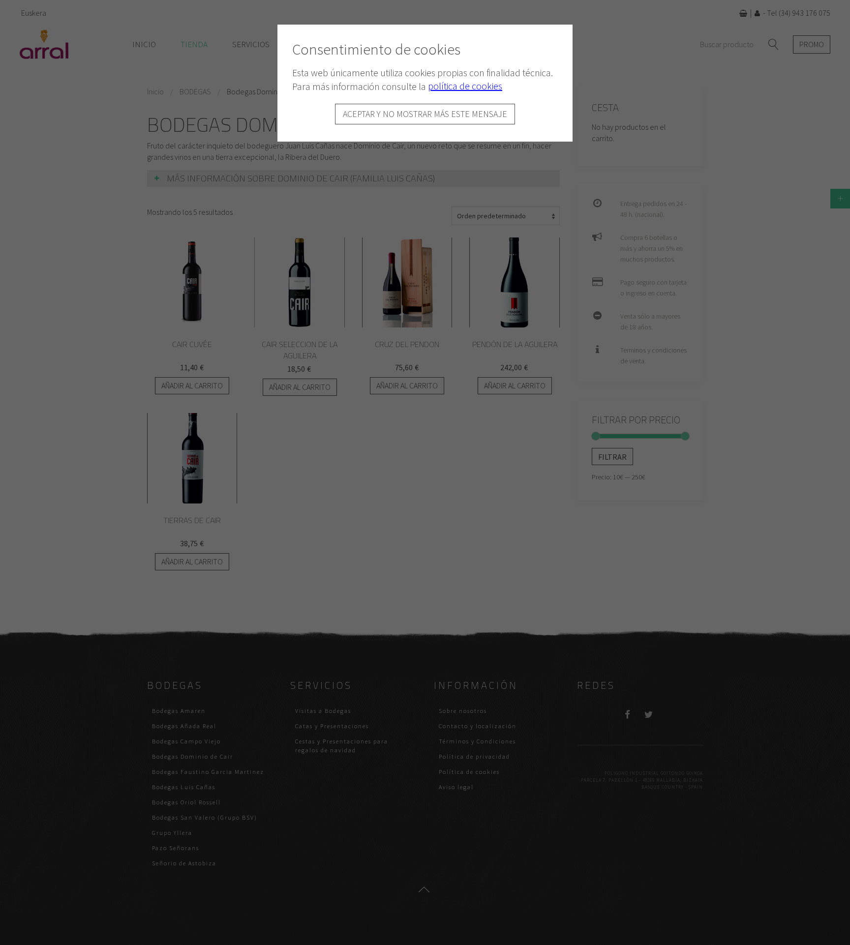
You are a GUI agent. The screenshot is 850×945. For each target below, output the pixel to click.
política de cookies (465, 86)
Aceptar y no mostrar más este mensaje (425, 113)
